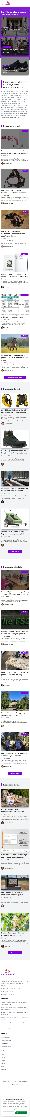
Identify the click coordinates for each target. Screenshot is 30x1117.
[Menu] (24, 3)
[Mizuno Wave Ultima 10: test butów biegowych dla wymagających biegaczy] (15, 66)
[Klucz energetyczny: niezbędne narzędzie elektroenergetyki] (15, 882)
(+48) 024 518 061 (8, 991)
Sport (2, 1054)
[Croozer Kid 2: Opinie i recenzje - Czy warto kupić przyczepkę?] (15, 518)
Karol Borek (7, 501)
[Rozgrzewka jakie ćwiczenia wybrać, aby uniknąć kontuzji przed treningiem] (15, 46)
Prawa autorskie (13, 1078)
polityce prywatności (18, 1109)
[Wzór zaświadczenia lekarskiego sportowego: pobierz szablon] (15, 841)
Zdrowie (3, 1063)
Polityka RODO (12, 1081)
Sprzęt (3, 1057)
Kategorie (4, 1051)
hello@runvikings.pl (8, 994)
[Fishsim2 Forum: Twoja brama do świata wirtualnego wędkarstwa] (15, 619)
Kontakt (4, 1081)
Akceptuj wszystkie (21, 1112)
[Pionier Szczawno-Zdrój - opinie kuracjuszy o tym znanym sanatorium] (15, 26)
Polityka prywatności (24, 1078)
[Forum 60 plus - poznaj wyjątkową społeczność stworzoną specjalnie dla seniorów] (15, 580)
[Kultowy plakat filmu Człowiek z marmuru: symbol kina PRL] (15, 741)
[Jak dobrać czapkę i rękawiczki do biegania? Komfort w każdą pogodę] (15, 478)
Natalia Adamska (9, 905)
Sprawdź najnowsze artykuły (15, 377)
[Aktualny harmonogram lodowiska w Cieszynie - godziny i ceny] (15, 303)
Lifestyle (3, 1060)
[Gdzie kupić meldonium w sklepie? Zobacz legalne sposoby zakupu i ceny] (15, 139)
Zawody (3, 1069)
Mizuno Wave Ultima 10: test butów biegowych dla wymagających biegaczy (13, 70)
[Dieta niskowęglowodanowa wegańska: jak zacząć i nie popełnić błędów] (15, 922)
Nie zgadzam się (9, 1112)
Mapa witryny (15, 1084)
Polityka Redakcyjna (22, 1081)
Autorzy (4, 1034)
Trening (3, 1066)
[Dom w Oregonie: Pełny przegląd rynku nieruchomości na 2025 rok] (15, 701)
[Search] (27, 3)
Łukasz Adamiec (9, 464)
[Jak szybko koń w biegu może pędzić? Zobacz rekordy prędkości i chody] (15, 343)
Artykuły (4, 999)
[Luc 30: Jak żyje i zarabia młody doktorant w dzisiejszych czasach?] (15, 262)
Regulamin (4, 1078)
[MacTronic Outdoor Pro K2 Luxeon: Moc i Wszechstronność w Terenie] (15, 178)
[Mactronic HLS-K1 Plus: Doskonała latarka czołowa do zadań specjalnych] (15, 219)
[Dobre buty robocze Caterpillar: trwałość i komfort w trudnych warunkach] (15, 439)
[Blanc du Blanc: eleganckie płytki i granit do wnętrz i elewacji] (15, 660)
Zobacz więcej (15, 551)
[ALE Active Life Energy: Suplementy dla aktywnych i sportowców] (15, 798)
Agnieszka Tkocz (9, 423)
